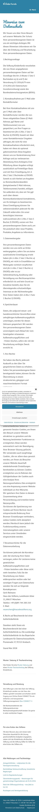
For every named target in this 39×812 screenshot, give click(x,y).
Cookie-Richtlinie (8, 422)
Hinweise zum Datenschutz (21, 422)
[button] (36, 389)
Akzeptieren (19, 407)
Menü (34, 10)
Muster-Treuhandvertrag (16, 667)
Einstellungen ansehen (19, 418)
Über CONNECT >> (26, 701)
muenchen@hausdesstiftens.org (17, 609)
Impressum (32, 422)
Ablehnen (19, 412)
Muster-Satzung (23, 665)
